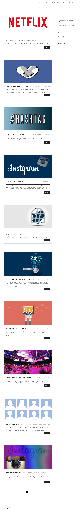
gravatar (43, 424)
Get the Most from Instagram (14, 472)
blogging (29, 424)
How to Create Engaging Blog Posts (16, 328)
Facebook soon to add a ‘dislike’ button (17, 86)
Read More (47, 47)
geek (40, 424)
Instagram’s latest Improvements (15, 181)
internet (41, 37)
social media (47, 37)
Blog (64, 2)
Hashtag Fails (60, 36)
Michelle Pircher (9, 2)
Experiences (55, 2)
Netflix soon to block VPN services (15, 37)
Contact (71, 2)
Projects (46, 2)
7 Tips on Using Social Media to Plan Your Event (18, 377)
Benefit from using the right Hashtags (16, 134)
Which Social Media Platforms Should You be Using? (20, 279)
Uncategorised (46, 134)
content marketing (26, 183)
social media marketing (44, 183)
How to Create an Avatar (12, 424)
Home (38, 2)
